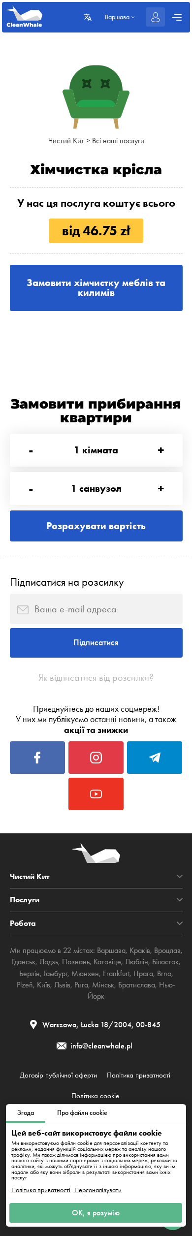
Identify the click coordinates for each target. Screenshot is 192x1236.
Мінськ (103, 985)
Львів (62, 985)
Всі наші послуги (118, 140)
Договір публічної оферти (58, 1075)
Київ (43, 985)
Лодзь (48, 961)
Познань (76, 961)
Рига (81, 985)
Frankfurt (116, 973)
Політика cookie (95, 1095)
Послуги (24, 900)
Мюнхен (85, 973)
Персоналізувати (98, 1190)
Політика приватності (40, 1190)
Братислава (136, 985)
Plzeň (25, 985)
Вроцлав (167, 950)
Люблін (136, 961)
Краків (139, 950)
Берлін (29, 973)
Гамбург (55, 973)
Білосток (165, 961)
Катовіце (107, 961)
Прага (143, 973)
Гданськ (23, 961)
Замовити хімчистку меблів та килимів (96, 287)
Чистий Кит (66, 140)
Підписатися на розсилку (67, 582)
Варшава (111, 950)
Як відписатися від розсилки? (96, 677)
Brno (164, 973)
